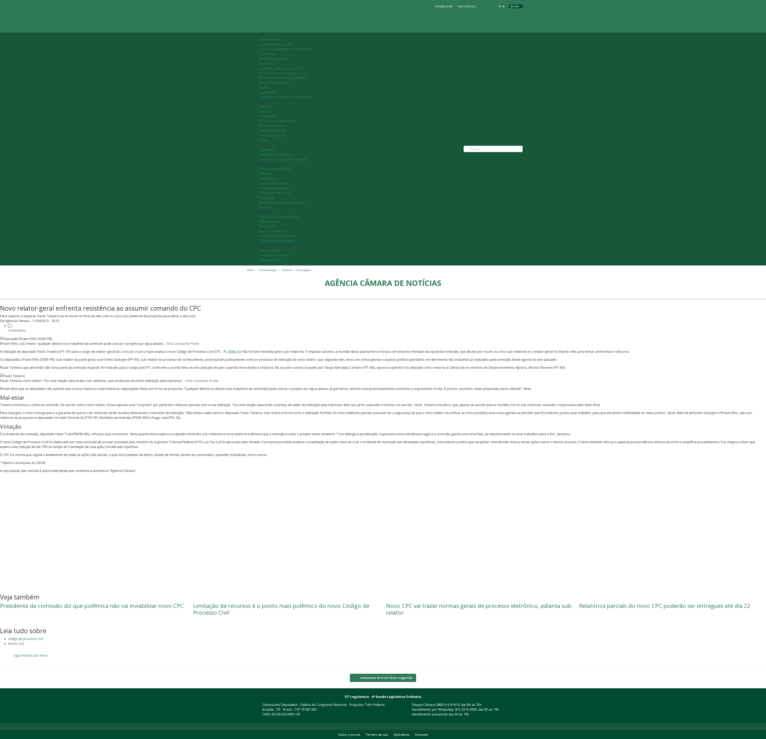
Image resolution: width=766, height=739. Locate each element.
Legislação (267, 197)
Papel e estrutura (272, 130)
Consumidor (268, 54)
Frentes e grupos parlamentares (283, 159)
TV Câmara (267, 226)
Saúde (263, 87)
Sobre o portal (349, 734)
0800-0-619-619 (448, 704)
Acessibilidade (444, 6)
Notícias (286, 270)
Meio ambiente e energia (278, 73)
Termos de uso (376, 734)
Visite (263, 140)
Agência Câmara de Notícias (280, 217)
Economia (266, 63)
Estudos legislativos (274, 188)
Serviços (265, 111)
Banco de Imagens (273, 231)
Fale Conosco (467, 6)
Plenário (265, 173)
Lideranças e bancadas (276, 154)
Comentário (17, 330)
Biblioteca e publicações (277, 121)
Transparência (270, 250)
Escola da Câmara (272, 126)
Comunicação (267, 270)
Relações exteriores (274, 82)
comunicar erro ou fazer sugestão (386, 678)
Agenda (265, 106)
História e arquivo (272, 135)
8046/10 (234, 351)
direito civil (16, 643)
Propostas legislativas (275, 169)
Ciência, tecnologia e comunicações (285, 49)
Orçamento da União (274, 193)
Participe (265, 207)
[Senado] (491, 6)
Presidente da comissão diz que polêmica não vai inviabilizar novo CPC (92, 605)
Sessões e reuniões (273, 183)
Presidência (267, 116)
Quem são (266, 150)
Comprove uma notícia (276, 241)
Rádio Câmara (269, 221)
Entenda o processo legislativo (282, 202)
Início (250, 270)
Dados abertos (270, 260)
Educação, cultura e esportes (280, 68)
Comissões (267, 178)
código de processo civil (25, 639)
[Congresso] (484, 6)
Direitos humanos (272, 58)
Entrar (514, 6)
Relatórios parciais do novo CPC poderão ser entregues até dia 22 (664, 605)
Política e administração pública (282, 78)
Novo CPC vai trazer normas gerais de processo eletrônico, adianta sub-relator (479, 609)
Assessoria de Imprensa (277, 236)
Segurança (267, 92)
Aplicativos (402, 734)
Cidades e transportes (275, 44)
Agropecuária (269, 39)
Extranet (421, 734)
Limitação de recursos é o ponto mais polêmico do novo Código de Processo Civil (281, 609)
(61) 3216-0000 (466, 709)
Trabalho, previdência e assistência (285, 97)
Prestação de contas (274, 255)
